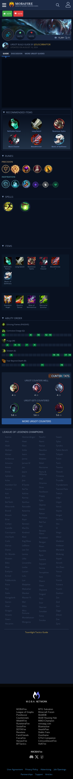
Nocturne (43, 467)
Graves (8, 614)
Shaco (42, 581)
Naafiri (42, 437)
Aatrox (8, 437)
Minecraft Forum (46, 712)
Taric (58, 463)
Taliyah (59, 454)
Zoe (58, 619)
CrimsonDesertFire (47, 741)
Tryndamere (62, 484)
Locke (25, 567)
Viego (58, 532)
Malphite (26, 584)
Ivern (24, 454)
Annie (8, 471)
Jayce (24, 471)
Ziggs (58, 610)
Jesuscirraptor (42, 44)
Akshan (8, 450)
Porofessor (21, 715)
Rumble (42, 550)
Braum (8, 515)
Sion (41, 598)
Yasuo (59, 571)
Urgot (58, 502)
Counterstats (22, 718)
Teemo (59, 467)
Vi (57, 528)
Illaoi (24, 445)
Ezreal (8, 575)
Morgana (26, 621)
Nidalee (42, 458)
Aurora (8, 489)
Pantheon (43, 491)
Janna (24, 458)
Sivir (41, 602)
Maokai (25, 593)
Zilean (59, 614)
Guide (6, 53)
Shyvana (43, 589)
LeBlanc (26, 545)
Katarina (26, 510)
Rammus (43, 517)
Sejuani (42, 563)
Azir (7, 493)
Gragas (8, 610)
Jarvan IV (26, 463)
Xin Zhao (60, 567)
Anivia (8, 467)
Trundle (59, 480)
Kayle (24, 515)
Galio (7, 593)
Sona (41, 615)
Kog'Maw (26, 541)
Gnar (7, 606)
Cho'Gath (9, 536)
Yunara (59, 584)
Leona (25, 554)
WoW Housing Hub (47, 718)
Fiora (7, 584)
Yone (58, 575)
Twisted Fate (62, 489)
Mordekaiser (28, 617)
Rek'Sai (42, 522)
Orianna (43, 483)
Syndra (59, 445)
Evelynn (8, 571)
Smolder (43, 611)
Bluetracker (43, 726)
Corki (7, 541)
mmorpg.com (44, 723)
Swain (59, 437)
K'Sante (25, 484)
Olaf (41, 478)
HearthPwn (43, 729)
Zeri (58, 606)
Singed (42, 594)
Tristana (60, 476)
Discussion (16, 53)
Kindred (25, 532)
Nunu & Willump (43, 473)
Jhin (23, 476)
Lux (23, 580)
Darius (8, 545)
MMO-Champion (46, 720)
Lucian (25, 571)
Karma (25, 497)
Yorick (59, 580)
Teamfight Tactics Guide (36, 632)
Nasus (42, 445)
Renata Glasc (42, 532)
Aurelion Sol (10, 484)
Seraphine (44, 572)
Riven (41, 546)
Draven (8, 558)
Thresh (59, 471)
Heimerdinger (28, 437)
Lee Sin (25, 549)
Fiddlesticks (10, 580)
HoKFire (42, 744)
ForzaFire (21, 738)
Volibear (60, 545)
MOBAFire (21, 709)
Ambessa (9, 458)
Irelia (24, 450)
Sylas (58, 441)
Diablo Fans (44, 732)
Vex (57, 523)
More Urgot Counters (36, 421)
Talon (58, 458)
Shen (41, 585)
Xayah (59, 558)
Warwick (60, 549)
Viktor (58, 536)
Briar (7, 519)
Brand (8, 510)
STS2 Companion (47, 738)
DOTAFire (21, 729)
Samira (42, 559)
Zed (58, 601)
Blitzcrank (9, 506)
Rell (40, 526)
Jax (23, 467)
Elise (7, 567)
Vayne (59, 510)
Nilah (41, 463)
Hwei (24, 441)
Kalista (25, 493)
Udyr (58, 497)
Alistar (8, 454)
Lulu (24, 575)
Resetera (20, 732)
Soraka (42, 620)
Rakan (42, 513)
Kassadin (26, 506)
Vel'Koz (59, 519)
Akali (7, 445)
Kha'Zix (25, 528)
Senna (42, 568)
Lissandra (26, 562)
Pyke (41, 500)
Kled (24, 536)
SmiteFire (21, 726)
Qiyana (42, 504)
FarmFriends (22, 735)
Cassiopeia (10, 532)
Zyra (58, 623)
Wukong (60, 554)
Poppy (42, 496)
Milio (24, 606)
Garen (8, 601)
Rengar (42, 542)
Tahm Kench (62, 450)
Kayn (24, 519)
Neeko (42, 454)
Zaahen (59, 593)
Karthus (25, 502)
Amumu (9, 463)
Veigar (59, 515)
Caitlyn (8, 523)
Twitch (59, 493)
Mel (24, 601)
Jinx (23, 480)
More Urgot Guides (34, 53)
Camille (8, 528)
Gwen (8, 619)
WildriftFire (21, 720)
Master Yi (26, 597)
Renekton (43, 537)
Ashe (7, 480)
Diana (8, 549)
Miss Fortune (25, 612)
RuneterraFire (23, 723)
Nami (41, 441)
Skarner (43, 607)
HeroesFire (21, 741)
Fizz (7, 588)
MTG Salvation (45, 709)
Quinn (42, 509)
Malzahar (26, 588)
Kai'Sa (25, 489)
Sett (41, 576)
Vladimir (60, 541)
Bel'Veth (9, 502)
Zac (57, 597)
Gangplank (10, 597)
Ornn (41, 487)
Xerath (59, 562)
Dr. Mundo (10, 554)
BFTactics (21, 744)
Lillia (24, 558)
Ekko (7, 562)
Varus (58, 506)
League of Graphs (25, 712)
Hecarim (9, 623)
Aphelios (9, 476)
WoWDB (42, 715)
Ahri (7, 441)
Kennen (25, 523)
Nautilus (43, 450)
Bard (7, 497)
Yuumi (59, 588)
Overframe (43, 735)
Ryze (41, 555)
